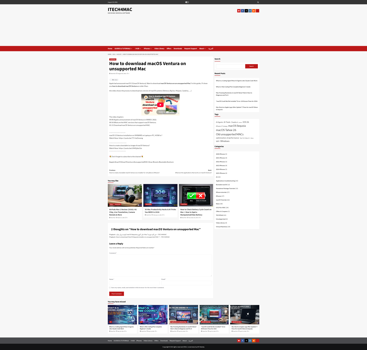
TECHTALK (112, 59)
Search (217, 59)
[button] (258, 2)
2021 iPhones (220, 158)
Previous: (134, 171)
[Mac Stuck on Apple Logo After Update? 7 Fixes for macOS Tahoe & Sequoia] (244, 314)
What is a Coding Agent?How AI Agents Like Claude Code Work (236, 81)
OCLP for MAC (221, 207)
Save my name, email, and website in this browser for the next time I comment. (137, 287)
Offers (169, 48)
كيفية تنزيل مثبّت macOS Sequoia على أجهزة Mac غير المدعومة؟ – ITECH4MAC (141, 234)
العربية (210, 48)
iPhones (147, 48)
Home (110, 48)
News (111, 204)
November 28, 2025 (193, 218)
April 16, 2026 (182, 331)
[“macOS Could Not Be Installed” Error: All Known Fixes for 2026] (214, 314)
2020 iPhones (220, 154)
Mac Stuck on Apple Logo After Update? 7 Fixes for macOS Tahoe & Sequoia (237, 108)
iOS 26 (246, 122)
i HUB (137, 48)
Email (163, 279)
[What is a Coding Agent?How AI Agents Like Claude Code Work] (122, 314)
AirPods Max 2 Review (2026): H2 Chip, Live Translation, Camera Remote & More (123, 212)
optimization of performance (227, 138)
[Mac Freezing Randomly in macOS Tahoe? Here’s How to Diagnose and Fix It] (183, 314)
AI (217, 177)
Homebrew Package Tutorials (225, 188)
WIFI (218, 141)
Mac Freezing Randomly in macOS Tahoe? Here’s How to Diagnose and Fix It (234, 94)
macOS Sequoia (237, 125)
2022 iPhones (220, 162)
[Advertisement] (183, 31)
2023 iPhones (220, 165)
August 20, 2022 (122, 73)
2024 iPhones (220, 169)
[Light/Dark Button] (187, 2)
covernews (191, 347)
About (201, 48)
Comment (113, 253)
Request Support (190, 48)
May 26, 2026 (121, 331)
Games (240, 122)
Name (111, 279)
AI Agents (219, 122)
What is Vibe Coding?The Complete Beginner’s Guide (233, 87)
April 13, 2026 (212, 331)
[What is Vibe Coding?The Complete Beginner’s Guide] (153, 314)
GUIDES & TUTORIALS (122, 48)
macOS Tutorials (221, 200)
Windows (224, 141)
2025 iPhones (220, 173)
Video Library (159, 48)
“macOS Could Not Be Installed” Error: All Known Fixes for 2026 (236, 101)
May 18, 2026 (151, 331)
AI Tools (227, 122)
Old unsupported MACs (230, 134)
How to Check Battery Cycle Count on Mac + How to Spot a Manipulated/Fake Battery (195, 212)
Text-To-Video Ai (245, 138)
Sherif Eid (113, 73)
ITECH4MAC (120, 9)
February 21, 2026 (157, 215)
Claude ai (234, 122)
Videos (252, 138)
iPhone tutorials (221, 192)
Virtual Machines (221, 227)
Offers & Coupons (222, 211)
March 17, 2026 (121, 218)
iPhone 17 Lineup (221, 126)
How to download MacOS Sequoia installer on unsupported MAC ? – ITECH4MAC (143, 237)
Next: (193, 171)
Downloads (178, 48)
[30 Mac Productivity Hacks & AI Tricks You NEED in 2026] (160, 195)
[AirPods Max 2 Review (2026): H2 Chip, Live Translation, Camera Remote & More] (125, 195)
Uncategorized (221, 219)
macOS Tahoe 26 (226, 130)
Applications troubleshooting (225, 181)
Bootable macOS (221, 185)
